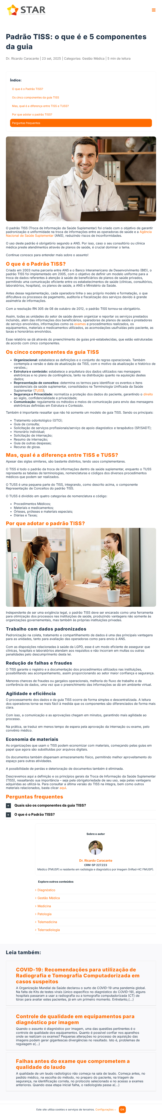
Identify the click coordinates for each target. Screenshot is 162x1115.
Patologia (45, 914)
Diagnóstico (46, 890)
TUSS (39, 390)
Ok (122, 1109)
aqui (63, 788)
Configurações (104, 1109)
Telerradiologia (49, 930)
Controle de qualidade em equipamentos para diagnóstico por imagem (75, 1019)
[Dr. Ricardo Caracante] (96, 842)
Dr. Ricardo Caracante (22, 58)
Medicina (44, 906)
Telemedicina (47, 922)
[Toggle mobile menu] (154, 10)
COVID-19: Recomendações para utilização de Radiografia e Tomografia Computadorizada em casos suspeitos (78, 975)
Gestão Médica (93, 58)
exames (80, 324)
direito (148, 394)
